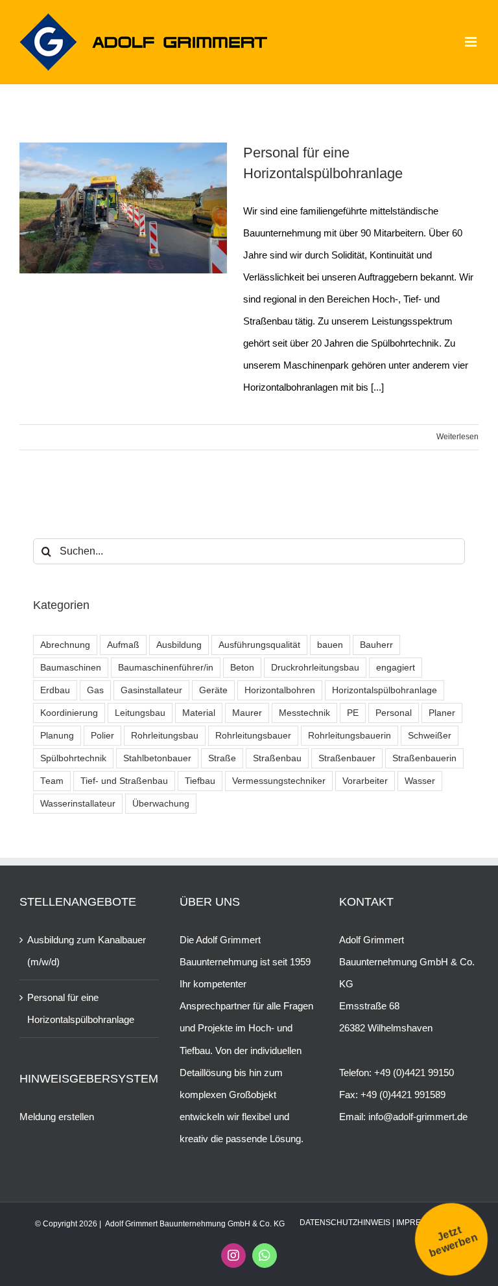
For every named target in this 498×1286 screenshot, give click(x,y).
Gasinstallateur (151, 690)
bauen (330, 645)
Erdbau (55, 690)
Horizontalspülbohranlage (384, 690)
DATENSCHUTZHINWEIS (345, 1222)
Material (198, 713)
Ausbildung (179, 645)
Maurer (247, 713)
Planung (57, 736)
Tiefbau (200, 781)
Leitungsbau (140, 713)
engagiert (395, 667)
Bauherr (376, 645)
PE (353, 713)
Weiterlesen (457, 436)
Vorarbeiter (365, 781)
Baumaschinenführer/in (165, 667)
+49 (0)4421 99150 (414, 1072)
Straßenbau (277, 758)
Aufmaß (123, 645)
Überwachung (160, 804)
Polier (102, 736)
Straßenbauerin (424, 758)
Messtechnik (304, 713)
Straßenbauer (346, 758)
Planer (442, 713)
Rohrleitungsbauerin (349, 736)
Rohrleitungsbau (164, 736)
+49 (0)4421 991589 (403, 1094)
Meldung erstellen (56, 1116)
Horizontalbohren (279, 690)
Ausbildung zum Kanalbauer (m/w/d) (86, 950)
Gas (95, 690)
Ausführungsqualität (259, 645)
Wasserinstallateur (77, 804)
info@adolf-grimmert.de (418, 1116)
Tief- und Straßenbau (124, 781)
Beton (242, 667)
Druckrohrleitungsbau (315, 667)
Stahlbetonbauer (157, 758)
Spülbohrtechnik (73, 758)
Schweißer (429, 736)
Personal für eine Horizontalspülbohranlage (80, 1008)
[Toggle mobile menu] (472, 42)
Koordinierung (69, 713)
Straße (222, 758)
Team (52, 781)
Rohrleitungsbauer (253, 736)
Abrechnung (65, 645)
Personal (393, 713)
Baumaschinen (70, 667)
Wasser (420, 781)
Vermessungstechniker (279, 781)
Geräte (213, 690)
